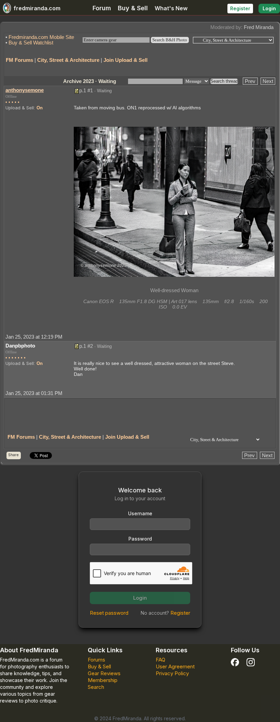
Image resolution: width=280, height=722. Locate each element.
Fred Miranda (259, 27)
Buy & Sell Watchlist (31, 42)
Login (269, 8)
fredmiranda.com (37, 8)
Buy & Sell (133, 8)
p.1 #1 (86, 90)
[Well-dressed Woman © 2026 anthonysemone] (174, 201)
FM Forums (19, 60)
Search (96, 687)
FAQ (160, 659)
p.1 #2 (86, 346)
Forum (102, 8)
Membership (102, 680)
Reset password (109, 613)
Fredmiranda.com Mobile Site (41, 37)
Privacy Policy (172, 673)
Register (240, 8)
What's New (171, 8)
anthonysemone (24, 90)
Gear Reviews (104, 673)
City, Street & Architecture (68, 60)
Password (140, 539)
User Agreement (175, 666)
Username (140, 513)
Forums (96, 659)
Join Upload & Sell (125, 60)
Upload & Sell (19, 107)
